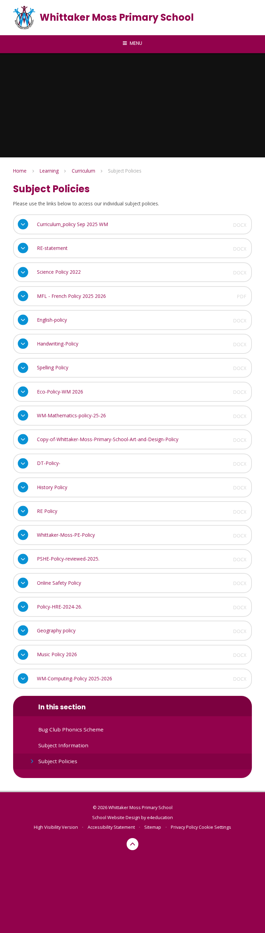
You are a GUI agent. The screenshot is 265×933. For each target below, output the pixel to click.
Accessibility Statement (111, 827)
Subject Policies (124, 170)
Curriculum (83, 170)
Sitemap (152, 827)
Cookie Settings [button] (215, 827)
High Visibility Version (56, 827)
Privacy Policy (184, 827)
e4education (160, 817)
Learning (49, 170)
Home (20, 170)
